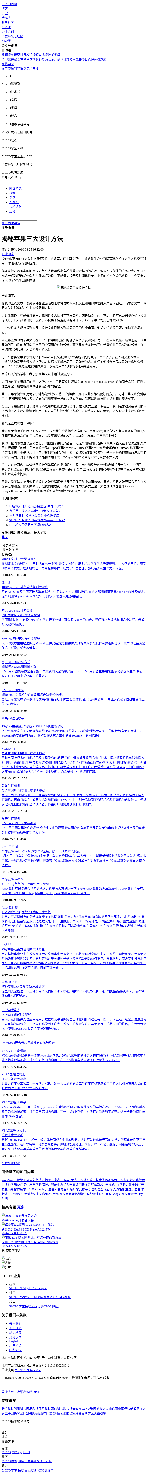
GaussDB (17, 879)
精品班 (6, 18)
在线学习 (8, 64)
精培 (28, 1306)
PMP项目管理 (85, 59)
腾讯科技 (20, 1409)
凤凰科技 (45, 1409)
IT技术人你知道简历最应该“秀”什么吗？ (36, 506)
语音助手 (18, 718)
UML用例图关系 (19, 666)
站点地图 (15, 1332)
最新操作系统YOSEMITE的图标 (33, 726)
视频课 (6, 55)
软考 (26, 59)
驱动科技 (57, 1409)
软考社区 (8, 22)
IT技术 (71, 59)
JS (16, 907)
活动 (12, 211)
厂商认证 (60, 59)
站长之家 (102, 1409)
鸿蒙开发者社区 (12, 36)
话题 (12, 197)
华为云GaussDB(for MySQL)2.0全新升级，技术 (41, 851)
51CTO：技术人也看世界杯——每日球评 (37, 520)
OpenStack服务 (16, 1014)
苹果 (5, 537)
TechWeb (81, 1409)
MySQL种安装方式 (21, 638)
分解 (5, 1163)
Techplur (41, 1288)
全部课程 (8, 59)
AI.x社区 (65, 1297)
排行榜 (24, 55)
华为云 (6, 879)
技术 (11, 1163)
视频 (12, 193)
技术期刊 (15, 206)
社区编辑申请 (11, 223)
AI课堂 (6, 41)
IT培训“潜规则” (18, 559)
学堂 (5, 13)
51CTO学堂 (17, 1306)
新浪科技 (8, 1409)
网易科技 (32, 1409)
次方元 (89, 1413)
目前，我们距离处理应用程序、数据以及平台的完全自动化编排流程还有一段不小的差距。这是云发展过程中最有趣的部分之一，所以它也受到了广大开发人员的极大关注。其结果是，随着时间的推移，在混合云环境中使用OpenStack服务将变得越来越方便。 (74, 1024)
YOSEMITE (9, 748)
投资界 (80, 1413)
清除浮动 (13, 1010)
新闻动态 (15, 1328)
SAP (14, 982)
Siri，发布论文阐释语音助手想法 (33, 694)
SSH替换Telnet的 (21, 615)
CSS (4, 1010)
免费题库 (100, 59)
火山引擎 (100, 1413)
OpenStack (8, 1042)
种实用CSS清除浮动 (23, 986)
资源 (11, 68)
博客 (5, 8)
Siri (10, 718)
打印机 (15, 786)
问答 (17, 68)
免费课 (6, 27)
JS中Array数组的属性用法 (25, 884)
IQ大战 (6, 944)
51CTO (14, 1288)
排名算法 (26, 610)
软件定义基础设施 (42, 1042)
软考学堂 (54, 55)
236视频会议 (34, 1413)
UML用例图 (10, 846)
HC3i (32, 1288)
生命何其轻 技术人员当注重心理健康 (34, 515)
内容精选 (15, 188)
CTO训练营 (51, 1306)
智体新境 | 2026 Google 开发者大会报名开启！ (45, 1189)
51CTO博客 (17, 1297)
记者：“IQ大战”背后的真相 (26, 912)
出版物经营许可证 (27, 1392)
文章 (5, 68)
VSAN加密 (14, 1051)
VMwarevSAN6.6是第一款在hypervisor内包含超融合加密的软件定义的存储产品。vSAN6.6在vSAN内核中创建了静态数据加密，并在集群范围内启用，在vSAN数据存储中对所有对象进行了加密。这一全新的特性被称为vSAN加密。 (74, 1111)
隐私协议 (15, 1350)
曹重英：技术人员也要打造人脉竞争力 (35, 511)
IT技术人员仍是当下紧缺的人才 (30, 524)
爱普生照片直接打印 (23, 753)
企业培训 (8, 31)
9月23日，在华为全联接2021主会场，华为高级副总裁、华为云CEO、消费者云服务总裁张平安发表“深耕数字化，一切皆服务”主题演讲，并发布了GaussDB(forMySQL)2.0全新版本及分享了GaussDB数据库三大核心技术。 (74, 860)
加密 (13, 1074)
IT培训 (6, 582)
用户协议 (15, 1345)
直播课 (43, 55)
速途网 (113, 1409)
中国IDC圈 (50, 1413)
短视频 (34, 55)
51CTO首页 (9, 4)
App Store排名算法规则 (25, 587)
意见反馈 (15, 1337)
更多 (20, 1207)
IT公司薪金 (14, 1079)
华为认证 (48, 59)
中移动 (6, 982)
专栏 (29, 68)
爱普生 (6, 786)
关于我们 (15, 1323)
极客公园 (20, 1413)
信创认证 (35, 59)
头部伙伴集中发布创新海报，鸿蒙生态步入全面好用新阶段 (51, 1184)
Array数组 (8, 907)
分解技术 (12, 1135)
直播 (35, 68)
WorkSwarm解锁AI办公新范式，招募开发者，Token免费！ (41, 1180)
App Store (14, 610)
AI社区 (14, 202)
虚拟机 (21, 1130)
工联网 (9, 1413)
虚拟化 (21, 1074)
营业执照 (8, 1392)
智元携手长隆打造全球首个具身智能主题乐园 (107, 1189)
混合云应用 (22, 1042)
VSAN (6, 1074)
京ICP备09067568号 (28, 1370)
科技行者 (69, 1409)
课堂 (23, 68)
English (13, 1341)
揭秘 (17, 1163)
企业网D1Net (66, 1413)
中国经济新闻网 (129, 1409)
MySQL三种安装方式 (16, 662)
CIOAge (24, 1288)
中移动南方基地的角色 (23, 949)
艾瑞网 (91, 1409)
